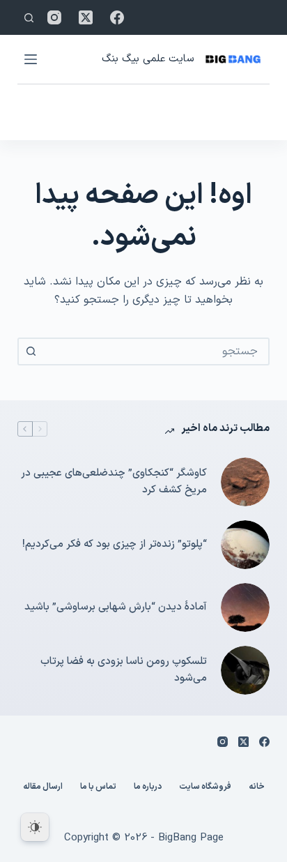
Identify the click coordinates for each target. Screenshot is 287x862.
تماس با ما (98, 787)
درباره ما (148, 787)
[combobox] (156, 351)
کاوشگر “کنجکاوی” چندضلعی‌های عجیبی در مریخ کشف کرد (114, 482)
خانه (257, 787)
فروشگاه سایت (205, 787)
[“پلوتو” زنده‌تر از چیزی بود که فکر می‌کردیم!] (245, 544)
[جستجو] (28, 17)
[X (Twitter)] (86, 17)
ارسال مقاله (43, 787)
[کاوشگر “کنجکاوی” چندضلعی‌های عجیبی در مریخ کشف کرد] (245, 482)
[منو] (30, 59)
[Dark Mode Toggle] (35, 827)
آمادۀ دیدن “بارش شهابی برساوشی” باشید (115, 607)
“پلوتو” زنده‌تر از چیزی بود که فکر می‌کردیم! (114, 544)
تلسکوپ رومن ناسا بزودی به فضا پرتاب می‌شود (123, 670)
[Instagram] (54, 17)
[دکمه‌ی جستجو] (31, 351)
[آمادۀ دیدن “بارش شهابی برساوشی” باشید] (245, 607)
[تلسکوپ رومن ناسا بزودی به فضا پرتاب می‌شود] (245, 670)
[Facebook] (117, 17)
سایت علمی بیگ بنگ (148, 59)
